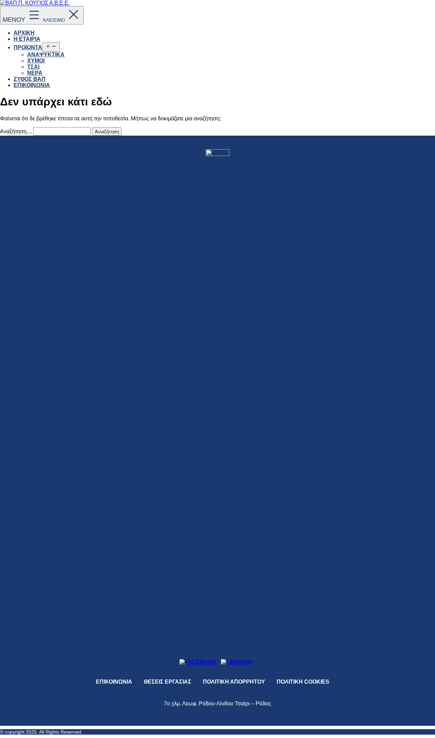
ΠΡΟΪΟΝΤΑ (28, 47)
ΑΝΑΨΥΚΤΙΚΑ (46, 54)
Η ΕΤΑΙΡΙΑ (27, 39)
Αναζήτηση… (16, 131)
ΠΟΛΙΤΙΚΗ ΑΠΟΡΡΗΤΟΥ (234, 682)
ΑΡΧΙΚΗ (24, 33)
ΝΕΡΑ (34, 73)
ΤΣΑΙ (33, 67)
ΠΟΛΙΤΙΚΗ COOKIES (303, 682)
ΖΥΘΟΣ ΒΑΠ (30, 79)
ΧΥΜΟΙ (36, 61)
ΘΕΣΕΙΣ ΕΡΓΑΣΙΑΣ (167, 682)
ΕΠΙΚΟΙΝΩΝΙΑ (32, 85)
